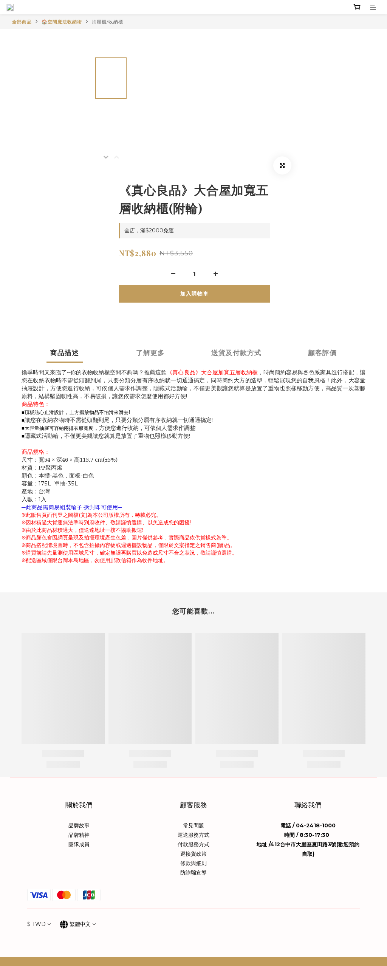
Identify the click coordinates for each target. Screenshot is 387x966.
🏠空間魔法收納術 (62, 22)
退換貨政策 (193, 853)
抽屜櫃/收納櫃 (107, 22)
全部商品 (22, 22)
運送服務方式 (193, 835)
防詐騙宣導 (193, 872)
